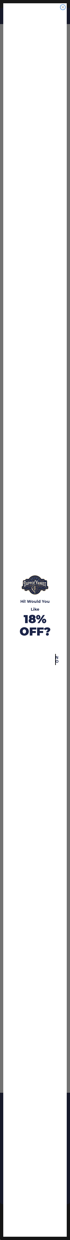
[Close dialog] (62, 7)
